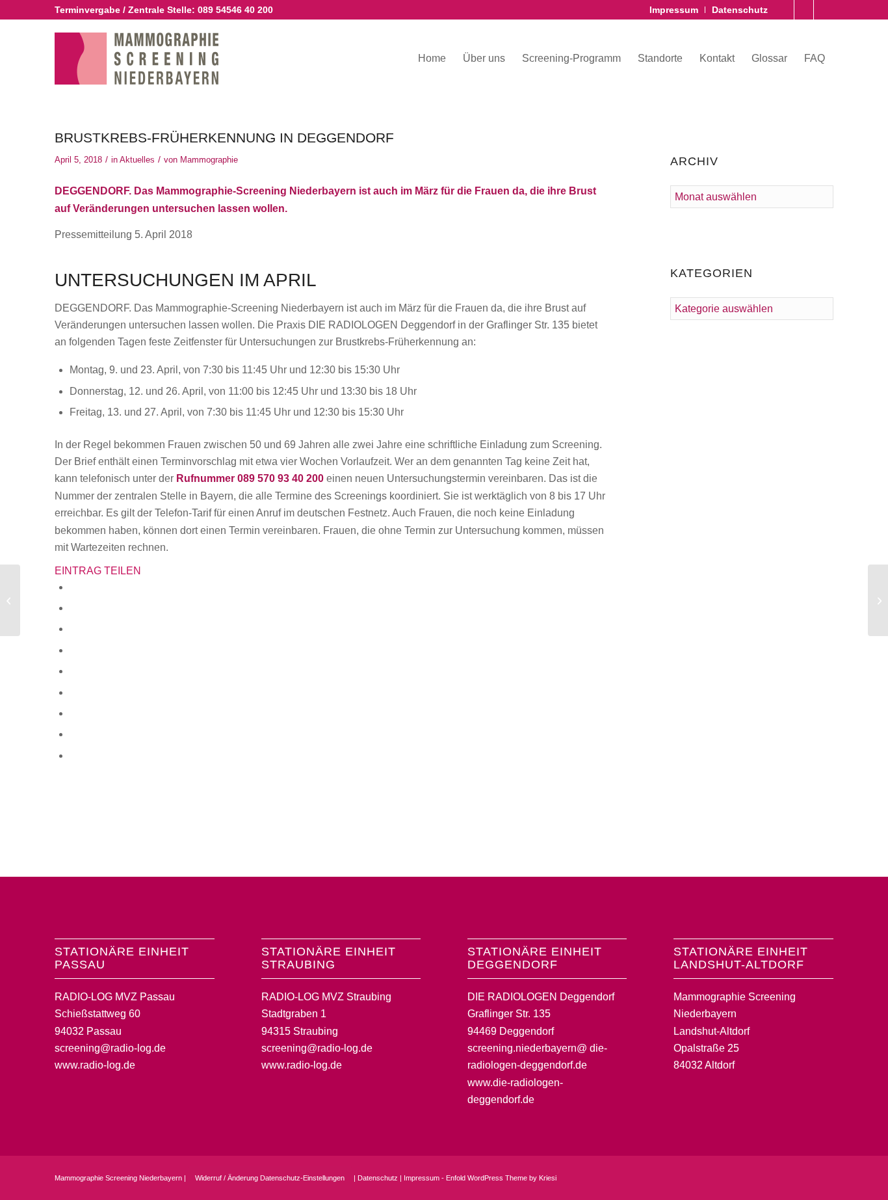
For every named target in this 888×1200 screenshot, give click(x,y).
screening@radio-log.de (110, 1048)
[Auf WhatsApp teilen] (73, 628)
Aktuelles (137, 160)
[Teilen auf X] (73, 607)
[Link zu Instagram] (803, 10)
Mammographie (209, 160)
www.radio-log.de (95, 1065)
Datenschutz (740, 10)
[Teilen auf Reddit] (73, 734)
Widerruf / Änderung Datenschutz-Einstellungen (270, 1178)
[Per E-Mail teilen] (73, 755)
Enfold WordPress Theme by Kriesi (501, 1178)
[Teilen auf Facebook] (73, 587)
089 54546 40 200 (235, 10)
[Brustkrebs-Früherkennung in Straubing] (10, 600)
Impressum (673, 10)
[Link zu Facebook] (784, 10)
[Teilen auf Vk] (73, 713)
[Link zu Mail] (823, 10)
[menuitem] (674, 10)
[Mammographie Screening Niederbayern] (136, 59)
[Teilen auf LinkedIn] (73, 670)
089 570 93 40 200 (280, 478)
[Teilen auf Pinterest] (73, 650)
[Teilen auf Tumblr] (73, 692)
